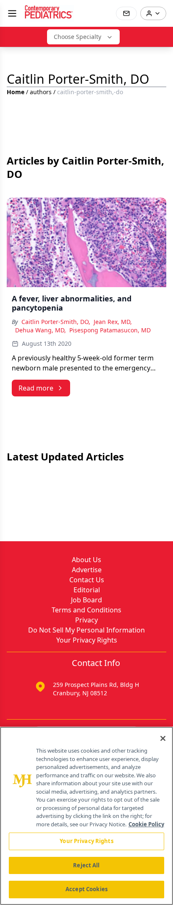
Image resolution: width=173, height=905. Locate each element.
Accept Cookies (86, 889)
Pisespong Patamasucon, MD (110, 330)
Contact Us (86, 579)
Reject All (86, 865)
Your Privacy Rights (86, 640)
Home (15, 92)
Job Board (86, 599)
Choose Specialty (77, 37)
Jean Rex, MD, (113, 322)
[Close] (163, 738)
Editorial (86, 589)
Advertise (87, 569)
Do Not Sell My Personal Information (86, 630)
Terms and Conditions (86, 609)
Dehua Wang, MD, (40, 330)
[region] (86, 816)
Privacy (86, 620)
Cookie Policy (146, 824)
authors (41, 92)
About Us (86, 559)
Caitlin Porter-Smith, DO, (55, 322)
